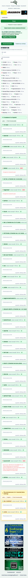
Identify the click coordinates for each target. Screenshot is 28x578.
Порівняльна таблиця (21, 43)
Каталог (18, 572)
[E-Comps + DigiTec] (14, 565)
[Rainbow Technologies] (14, 12)
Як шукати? (23, 5)
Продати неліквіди (15, 5)
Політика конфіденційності (10, 575)
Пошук (14, 21)
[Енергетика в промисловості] (14, 541)
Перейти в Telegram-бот (9, 37)
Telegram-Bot (11, 572)
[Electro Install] (14, 553)
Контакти (10, 8)
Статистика (23, 575)
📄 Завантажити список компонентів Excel (14, 28)
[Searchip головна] (13, 3)
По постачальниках (7, 43)
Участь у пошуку (6, 5)
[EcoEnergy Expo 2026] (14, 529)
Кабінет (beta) (16, 8)
